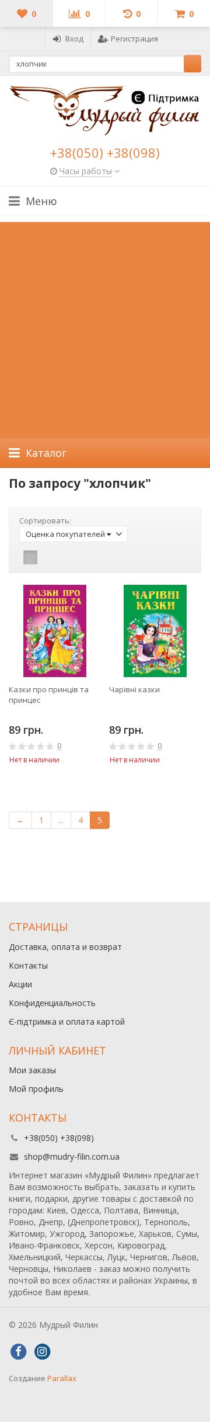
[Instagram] (42, 1352)
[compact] (67, 557)
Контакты (28, 965)
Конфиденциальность (52, 1002)
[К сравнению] (76, 781)
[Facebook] (18, 1352)
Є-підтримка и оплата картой (67, 1021)
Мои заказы (32, 1070)
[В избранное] (94, 781)
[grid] (30, 557)
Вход (74, 38)
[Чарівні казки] (155, 631)
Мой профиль (36, 1088)
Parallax (61, 1378)
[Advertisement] (105, 327)
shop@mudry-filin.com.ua (72, 1156)
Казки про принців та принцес (49, 694)
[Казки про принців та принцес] (55, 631)
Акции (20, 984)
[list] (48, 557)
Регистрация (134, 38)
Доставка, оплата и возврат (65, 946)
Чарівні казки (134, 689)
